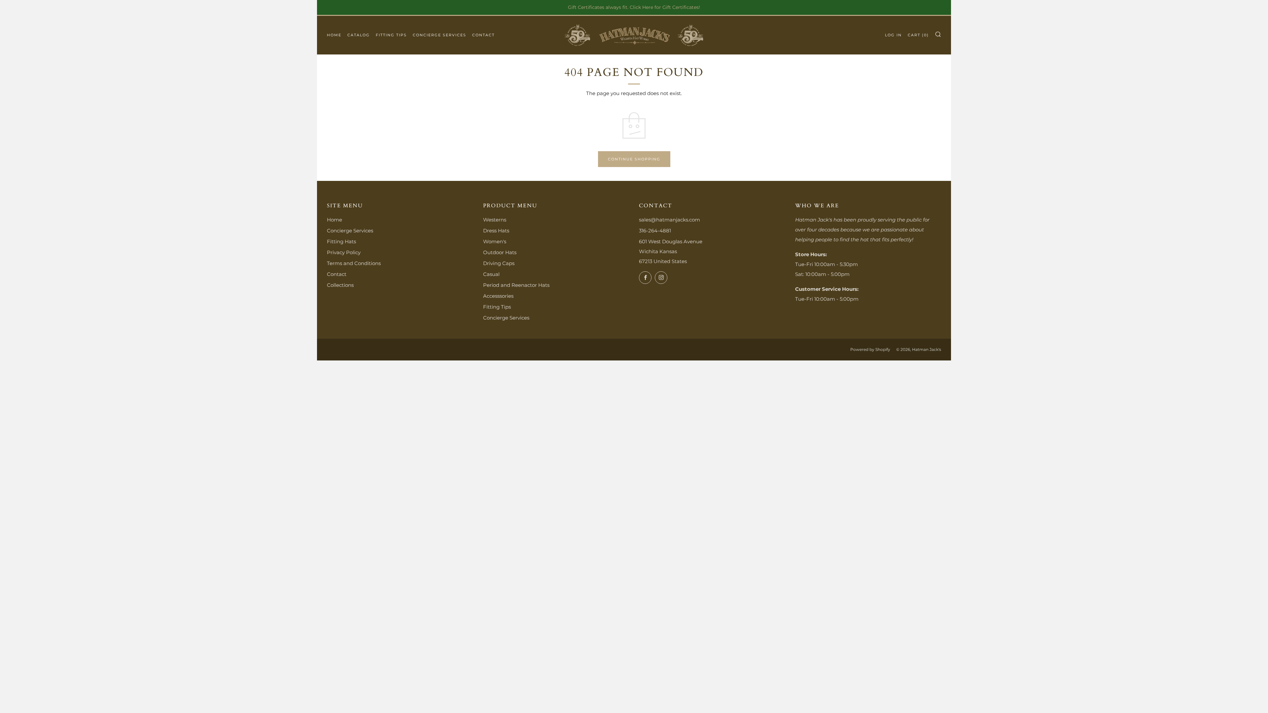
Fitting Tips (391, 35)
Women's (494, 241)
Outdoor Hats (499, 252)
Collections (340, 285)
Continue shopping (634, 159)
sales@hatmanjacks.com (669, 220)
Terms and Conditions (354, 263)
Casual (491, 274)
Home (334, 35)
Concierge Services (439, 35)
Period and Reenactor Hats (516, 285)
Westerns (494, 220)
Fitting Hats (341, 241)
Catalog (358, 35)
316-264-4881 (655, 230)
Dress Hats (496, 230)
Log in (893, 35)
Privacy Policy (344, 252)
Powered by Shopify (870, 349)
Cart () (918, 35)
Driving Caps (498, 263)
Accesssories (498, 296)
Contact (483, 35)
